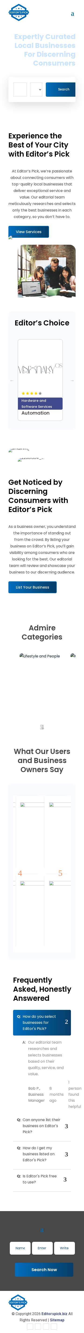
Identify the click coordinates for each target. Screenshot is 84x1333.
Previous (12, 380)
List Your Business (32, 587)
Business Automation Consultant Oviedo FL (35, 415)
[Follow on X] (38, 1326)
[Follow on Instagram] (46, 1326)
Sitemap (57, 1320)
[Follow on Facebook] (30, 1326)
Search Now (44, 1270)
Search (63, 89)
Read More (55, 406)
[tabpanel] (42, 380)
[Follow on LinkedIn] (54, 1326)
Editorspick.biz (54, 1314)
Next (72, 380)
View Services (29, 231)
